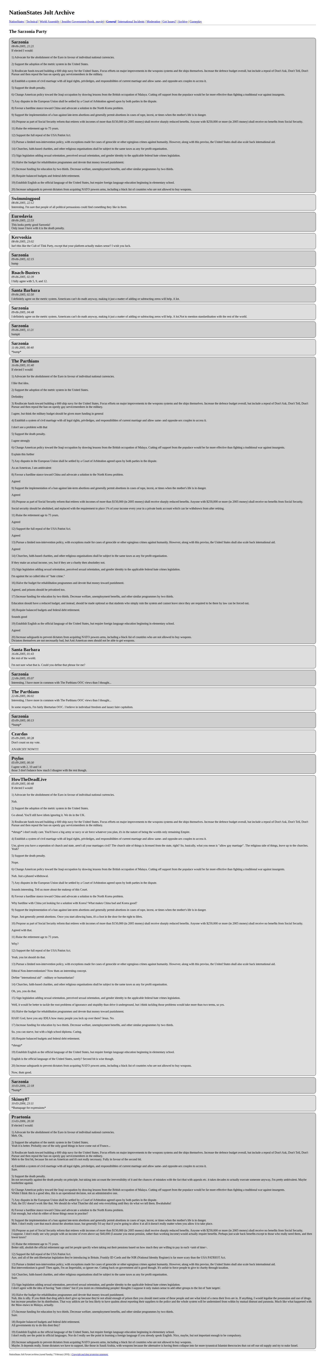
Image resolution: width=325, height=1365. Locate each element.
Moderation (153, 21)
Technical (32, 21)
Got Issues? (169, 21)
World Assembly (49, 21)
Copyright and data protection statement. (90, 1354)
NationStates (16, 21)
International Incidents (131, 21)
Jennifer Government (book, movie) (83, 21)
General (111, 21)
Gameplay (196, 21)
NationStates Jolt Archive (41, 12)
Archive (183, 21)
